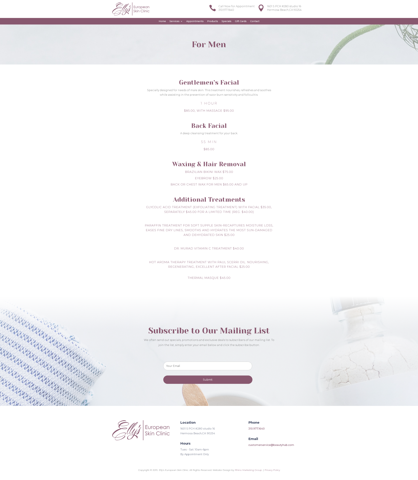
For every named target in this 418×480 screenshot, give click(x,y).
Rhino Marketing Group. (249, 470)
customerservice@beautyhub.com (271, 445)
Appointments (195, 21)
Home (162, 21)
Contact (254, 21)
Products (212, 21)
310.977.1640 (256, 428)
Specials (226, 21)
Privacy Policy (272, 470)
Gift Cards (241, 21)
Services (174, 21)
